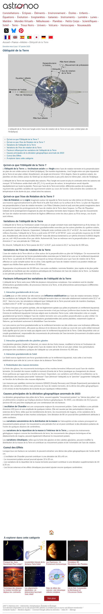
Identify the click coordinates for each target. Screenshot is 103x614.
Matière (7, 21)
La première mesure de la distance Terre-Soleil (35, 563)
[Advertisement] (51, 499)
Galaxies (53, 17)
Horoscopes (67, 25)
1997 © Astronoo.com (11, 606)
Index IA (64, 610)
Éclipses (26, 13)
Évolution (22, 17)
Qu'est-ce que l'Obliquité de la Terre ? (23, 139)
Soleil (6, 25)
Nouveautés (84, 25)
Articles (23, 42)
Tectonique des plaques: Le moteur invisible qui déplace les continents (12, 590)
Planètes (57, 21)
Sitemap (73, 610)
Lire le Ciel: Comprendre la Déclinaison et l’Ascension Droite (77, 590)
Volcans (53, 25)
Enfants (83, 13)
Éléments (39, 13)
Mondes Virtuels (23, 21)
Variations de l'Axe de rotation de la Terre (24, 147)
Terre (15, 25)
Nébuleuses (42, 21)
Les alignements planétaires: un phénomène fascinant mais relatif (33, 591)
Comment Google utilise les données (45, 610)
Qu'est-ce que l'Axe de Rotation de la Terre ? (26, 142)
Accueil (6, 42)
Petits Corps (72, 21)
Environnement (56, 13)
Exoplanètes (38, 17)
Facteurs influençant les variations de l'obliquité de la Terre (31, 150)
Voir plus (51, 598)
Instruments (68, 17)
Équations (8, 17)
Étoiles (72, 13)
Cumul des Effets (14, 156)
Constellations (11, 13)
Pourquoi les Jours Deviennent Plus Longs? (12, 563)
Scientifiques (89, 21)
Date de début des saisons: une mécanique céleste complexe (55, 590)
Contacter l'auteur (9, 610)
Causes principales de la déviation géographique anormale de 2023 (35, 153)
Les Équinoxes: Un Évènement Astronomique (56, 563)
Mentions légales (24, 610)
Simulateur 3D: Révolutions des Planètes (78, 563)
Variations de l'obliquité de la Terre (21, 145)
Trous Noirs (27, 25)
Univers (41, 25)
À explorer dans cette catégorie (20, 158)
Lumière (82, 17)
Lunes (93, 17)
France (15, 42)
